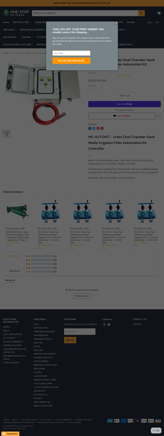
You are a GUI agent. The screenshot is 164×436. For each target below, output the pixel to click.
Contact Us (11, 434)
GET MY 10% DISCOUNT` (71, 60)
